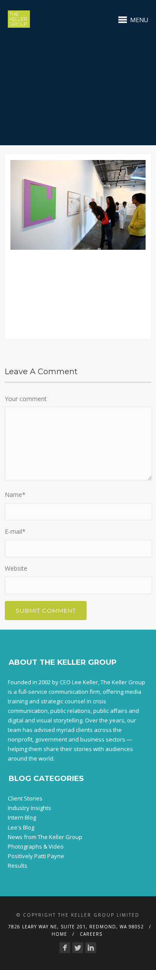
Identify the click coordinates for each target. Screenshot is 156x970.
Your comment (26, 399)
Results (17, 865)
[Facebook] (64, 947)
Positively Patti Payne (36, 856)
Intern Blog (22, 817)
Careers (91, 934)
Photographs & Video (36, 846)
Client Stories (25, 798)
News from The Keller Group (45, 837)
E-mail (15, 531)
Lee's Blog (21, 827)
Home (59, 934)
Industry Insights (29, 808)
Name (15, 494)
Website (16, 568)
